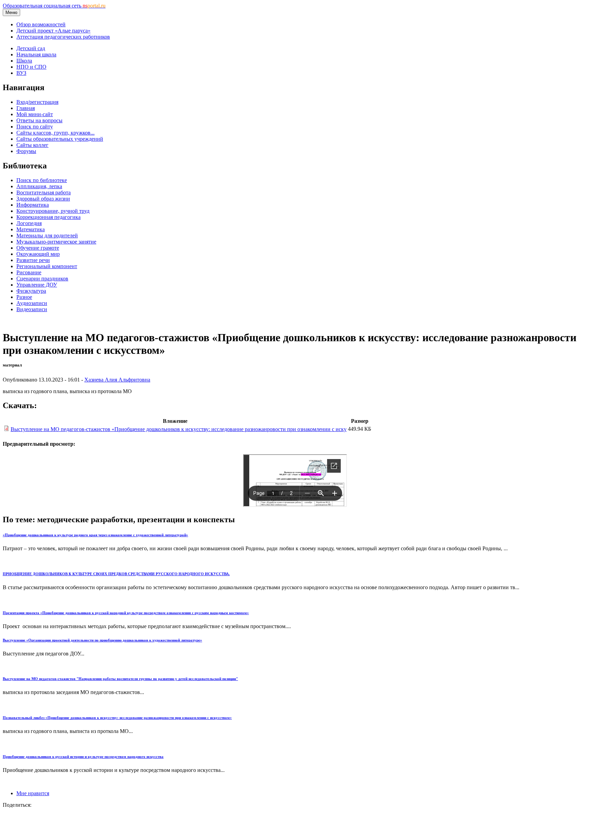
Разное (24, 297)
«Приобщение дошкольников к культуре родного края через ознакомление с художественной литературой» (95, 535)
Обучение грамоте (37, 248)
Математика (30, 229)
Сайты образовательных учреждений (59, 139)
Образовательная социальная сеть (54, 6)
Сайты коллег (32, 145)
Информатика (32, 205)
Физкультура (31, 291)
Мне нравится (32, 793)
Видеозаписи (31, 309)
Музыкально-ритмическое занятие (56, 242)
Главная (25, 108)
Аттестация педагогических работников (63, 37)
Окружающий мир (38, 254)
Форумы (26, 151)
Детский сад (30, 48)
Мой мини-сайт (34, 114)
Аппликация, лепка (39, 186)
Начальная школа (36, 54)
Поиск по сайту (34, 126)
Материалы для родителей (47, 235)
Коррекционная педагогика (48, 217)
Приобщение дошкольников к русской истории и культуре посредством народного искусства (83, 756)
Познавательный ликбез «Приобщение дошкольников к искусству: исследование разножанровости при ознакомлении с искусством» (117, 718)
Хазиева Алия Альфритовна (117, 380)
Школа (24, 61)
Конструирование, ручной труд (52, 211)
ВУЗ (21, 73)
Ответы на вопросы (39, 120)
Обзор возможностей (41, 24)
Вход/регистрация (37, 102)
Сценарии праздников (42, 278)
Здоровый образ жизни (43, 199)
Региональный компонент (46, 266)
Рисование (28, 272)
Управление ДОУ (36, 285)
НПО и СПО (31, 67)
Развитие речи (33, 260)
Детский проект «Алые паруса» (53, 30)
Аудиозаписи (31, 303)
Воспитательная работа (43, 192)
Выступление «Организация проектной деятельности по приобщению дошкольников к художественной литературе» (102, 640)
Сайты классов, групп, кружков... (55, 133)
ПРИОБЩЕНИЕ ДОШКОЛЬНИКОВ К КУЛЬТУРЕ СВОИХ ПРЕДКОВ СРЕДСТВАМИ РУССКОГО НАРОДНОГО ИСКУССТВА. (116, 574)
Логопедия (29, 223)
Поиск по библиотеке (41, 180)
